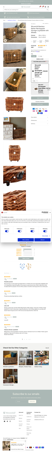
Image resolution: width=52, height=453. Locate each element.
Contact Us (29, 416)
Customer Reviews (29, 420)
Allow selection (25, 239)
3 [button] (26, 339)
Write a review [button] (26, 258)
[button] (3, 6)
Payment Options (21, 424)
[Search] (47, 9)
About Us (21, 415)
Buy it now (40, 104)
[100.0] (22, 266)
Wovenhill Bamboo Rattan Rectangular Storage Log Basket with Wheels (31, 20)
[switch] (19, 231)
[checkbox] (40, 89)
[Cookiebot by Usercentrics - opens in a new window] (42, 212)
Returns (20, 421)
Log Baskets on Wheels (11, 20)
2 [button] (24, 339)
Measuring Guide (29, 433)
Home (4, 20)
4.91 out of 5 (29, 245)
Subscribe (32, 401)
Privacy (28, 424)
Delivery (20, 418)
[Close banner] (50, 212)
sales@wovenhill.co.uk (39, 419)
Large (33, 56)
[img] (7, 276)
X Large (40, 56)
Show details (45, 235)
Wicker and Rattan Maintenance (29, 428)
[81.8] (28, 266)
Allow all (42, 239)
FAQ (20, 428)
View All (47, 347)
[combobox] (26, 9)
